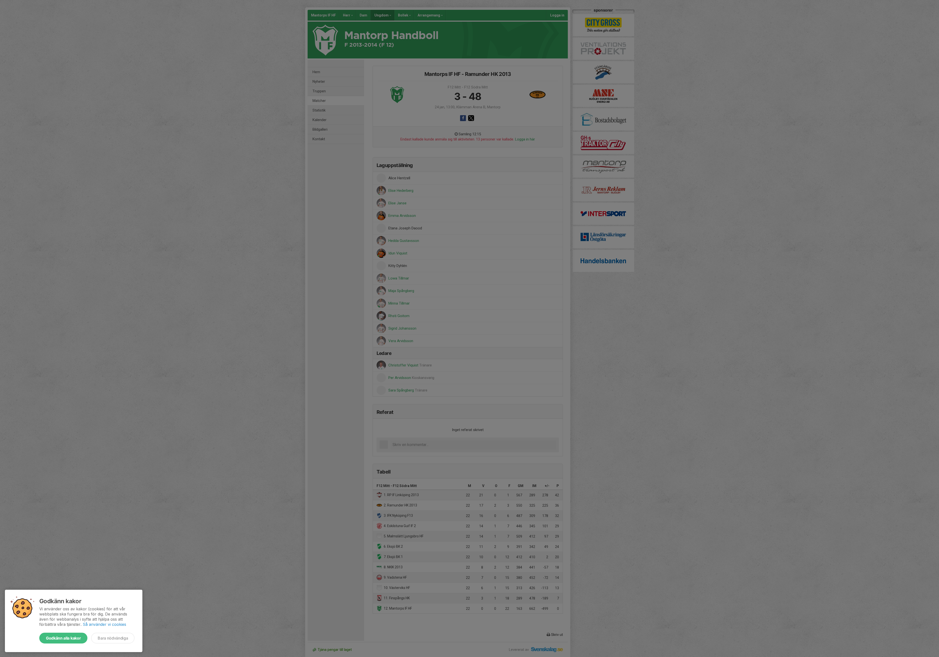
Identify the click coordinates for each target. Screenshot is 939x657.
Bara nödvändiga (113, 638)
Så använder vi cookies (104, 624)
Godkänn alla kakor (63, 638)
